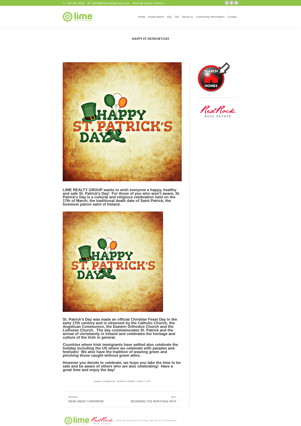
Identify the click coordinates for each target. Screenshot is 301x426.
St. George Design (169, 420)
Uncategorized (108, 381)
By (126, 381)
